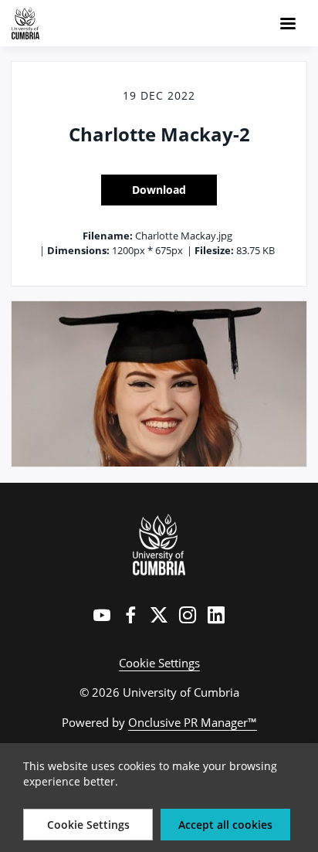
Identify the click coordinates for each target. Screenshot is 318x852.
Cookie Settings (159, 662)
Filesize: (214, 250)
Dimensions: (78, 250)
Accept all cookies (225, 824)
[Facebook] (130, 614)
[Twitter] (159, 614)
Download (159, 189)
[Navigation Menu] (288, 23)
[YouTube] (101, 614)
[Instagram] (187, 614)
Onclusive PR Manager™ (192, 722)
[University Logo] (159, 544)
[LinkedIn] (216, 614)
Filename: (108, 236)
